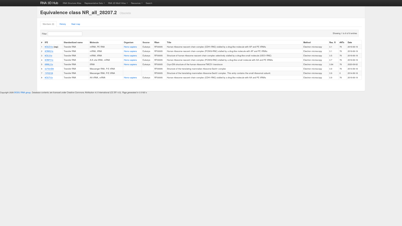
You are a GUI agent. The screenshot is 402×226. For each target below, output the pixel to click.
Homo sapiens (130, 46)
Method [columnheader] (307, 42)
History (63, 23)
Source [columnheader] (146, 42)
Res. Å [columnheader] (332, 42)
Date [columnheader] (350, 42)
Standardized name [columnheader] (73, 42)
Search (149, 3)
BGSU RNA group (22, 92)
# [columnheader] (41, 42)
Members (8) (48, 23)
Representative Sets (93, 3)
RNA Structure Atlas (72, 3)
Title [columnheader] (169, 42)
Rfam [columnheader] (156, 42)
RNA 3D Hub (49, 2)
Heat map (75, 23)
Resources (136, 3)
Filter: (45, 33)
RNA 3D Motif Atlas (117, 3)
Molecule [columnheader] (94, 42)
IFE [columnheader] (46, 42)
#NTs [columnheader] (342, 42)
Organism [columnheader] (128, 42)
